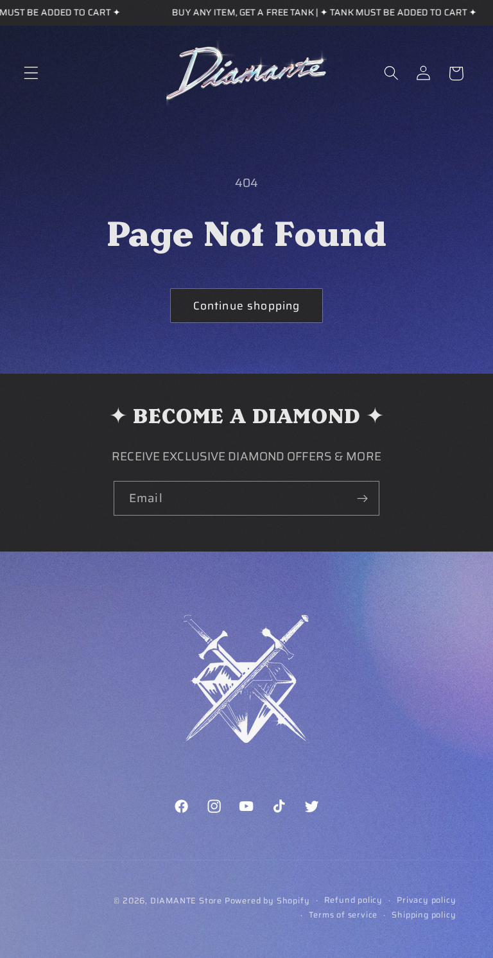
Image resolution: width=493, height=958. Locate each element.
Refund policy (353, 900)
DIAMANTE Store (186, 900)
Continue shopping (246, 306)
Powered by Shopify (267, 900)
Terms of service (343, 915)
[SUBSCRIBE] (362, 498)
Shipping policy (424, 915)
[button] (31, 73)
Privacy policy (426, 900)
